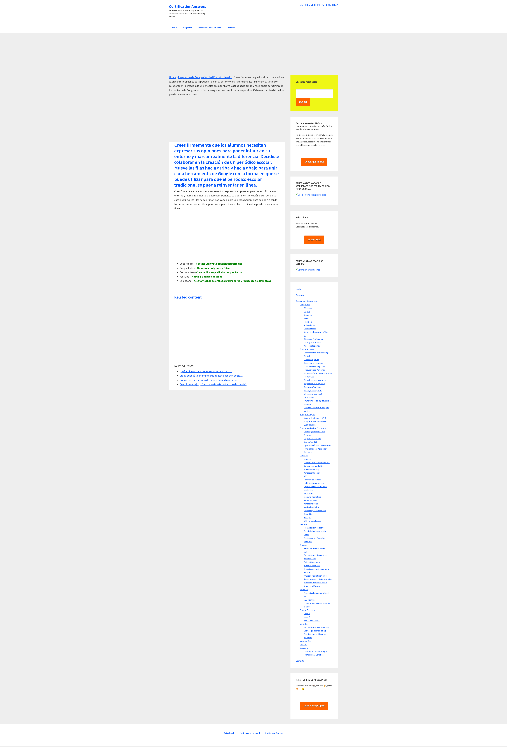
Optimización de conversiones (317, 445)
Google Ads (305, 304)
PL (326, 4)
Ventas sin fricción (312, 472)
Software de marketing (314, 466)
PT (318, 4)
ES (308, 4)
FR (305, 4)
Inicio (298, 289)
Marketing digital (311, 507)
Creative (307, 435)
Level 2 (307, 617)
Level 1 (307, 613)
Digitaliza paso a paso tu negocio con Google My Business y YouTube (315, 383)
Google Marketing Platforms (313, 428)
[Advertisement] (248, 56)
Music (306, 534)
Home (172, 77)
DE (312, 4)
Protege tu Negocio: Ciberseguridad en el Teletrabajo (313, 394)
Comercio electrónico (313, 363)
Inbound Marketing (312, 496)
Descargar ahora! (314, 161)
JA (336, 4)
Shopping (308, 315)
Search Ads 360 (310, 442)
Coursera (304, 648)
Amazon (303, 545)
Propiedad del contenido (315, 531)
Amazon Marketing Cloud (315, 575)
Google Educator (307, 610)
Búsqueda (308, 308)
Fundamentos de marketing (316, 627)
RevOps (307, 517)
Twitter (303, 644)
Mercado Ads (305, 641)
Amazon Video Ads (312, 565)
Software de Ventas (312, 479)
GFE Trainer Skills (312, 620)
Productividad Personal (314, 369)
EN (301, 4)
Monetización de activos (314, 527)
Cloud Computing (312, 359)
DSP (305, 551)
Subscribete (314, 239)
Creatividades (310, 328)
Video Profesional (312, 345)
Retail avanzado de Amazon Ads (318, 579)
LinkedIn (304, 623)
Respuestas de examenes (307, 301)
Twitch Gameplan (312, 562)
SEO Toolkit (309, 599)
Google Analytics (307, 414)
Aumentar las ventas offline (316, 332)
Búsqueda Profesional (313, 339)
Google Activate (307, 349)
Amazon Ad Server (312, 586)
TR (333, 4)
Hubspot (304, 455)
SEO (305, 476)
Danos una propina (314, 705)
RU (322, 4)
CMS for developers (312, 521)
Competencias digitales (314, 366)
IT (315, 4)
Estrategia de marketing (315, 630)
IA (305, 335)
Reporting (308, 514)
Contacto (300, 660)
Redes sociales (310, 500)
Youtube (303, 524)
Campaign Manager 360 (314, 431)
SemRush (304, 589)
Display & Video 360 (312, 438)
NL (329, 4)
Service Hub (309, 493)
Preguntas (300, 295)
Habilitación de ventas (314, 483)
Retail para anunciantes (314, 548)
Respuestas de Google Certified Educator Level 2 (205, 77)
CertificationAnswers (187, 6)
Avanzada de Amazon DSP (315, 582)
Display (307, 311)
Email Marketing (311, 469)
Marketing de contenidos (315, 510)
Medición (308, 321)
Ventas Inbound (311, 503)
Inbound (307, 459)
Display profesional (312, 342)
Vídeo (306, 318)
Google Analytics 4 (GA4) (315, 418)
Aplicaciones (309, 325)
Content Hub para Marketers (317, 462)
